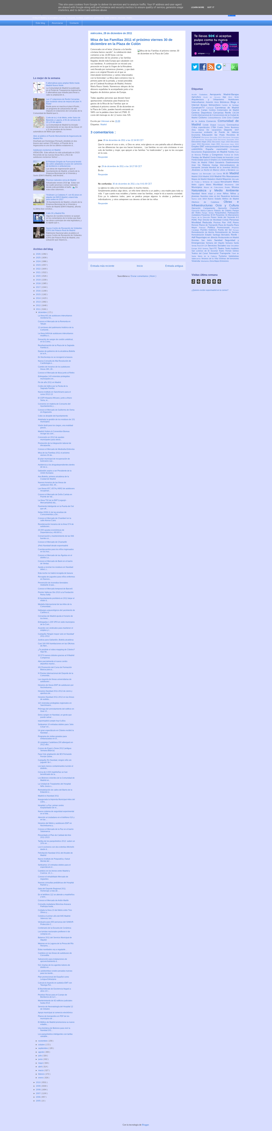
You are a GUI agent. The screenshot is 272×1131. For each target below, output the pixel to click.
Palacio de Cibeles (223, 210)
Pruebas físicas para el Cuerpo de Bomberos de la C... (52, 996)
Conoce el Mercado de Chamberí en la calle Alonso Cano (54, 519)
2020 (38, 276)
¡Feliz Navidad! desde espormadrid (53, 546)
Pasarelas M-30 (208, 215)
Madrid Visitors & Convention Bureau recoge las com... (54, 432)
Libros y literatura (228, 170)
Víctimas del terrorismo (229, 258)
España (211, 149)
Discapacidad (198, 132)
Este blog (40, 23)
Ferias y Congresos (213, 154)
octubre (41, 1045)
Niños (226, 193)
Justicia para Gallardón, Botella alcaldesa (56, 640)
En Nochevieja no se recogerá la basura (55, 357)
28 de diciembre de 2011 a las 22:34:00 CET (123, 140)
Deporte (229, 129)
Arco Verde (233, 97)
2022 (38, 269)
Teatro (221, 248)
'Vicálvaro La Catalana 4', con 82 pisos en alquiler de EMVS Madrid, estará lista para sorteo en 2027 (64, 197)
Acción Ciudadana (201, 94)
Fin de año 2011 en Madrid (49, 382)
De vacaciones (215, 130)
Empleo (196, 146)
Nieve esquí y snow (212, 194)
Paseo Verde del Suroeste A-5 (225, 217)
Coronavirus (233, 124)
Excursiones (197, 152)
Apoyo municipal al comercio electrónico (55, 1012)
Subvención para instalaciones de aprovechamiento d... (52, 960)
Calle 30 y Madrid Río (55, 213)
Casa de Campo (200, 110)
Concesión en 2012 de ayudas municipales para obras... (51, 438)
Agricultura (197, 97)
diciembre (42, 312)
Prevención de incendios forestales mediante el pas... (53, 584)
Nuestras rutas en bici (210, 196)
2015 (38, 294)
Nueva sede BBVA (200, 199)
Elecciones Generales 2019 (207, 139)
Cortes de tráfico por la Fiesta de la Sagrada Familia (53, 387)
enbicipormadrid (212, 146)
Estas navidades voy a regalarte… (52, 949)
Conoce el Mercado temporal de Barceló (55, 589)
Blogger (145, 1125)
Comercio (212, 121)
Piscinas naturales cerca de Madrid (61, 180)
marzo (41, 1070)
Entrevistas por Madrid (229, 146)
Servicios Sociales (217, 245)
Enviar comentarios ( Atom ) (143, 276)
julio (40, 1056)
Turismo (224, 256)
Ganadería (220, 162)
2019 (38, 280)
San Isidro (207, 240)
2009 (38, 1086)
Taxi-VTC (213, 248)
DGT (237, 130)
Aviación (210, 102)
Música (235, 187)
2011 (38, 309)
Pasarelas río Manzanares (227, 215)
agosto (41, 1052)
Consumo (222, 125)
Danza (202, 130)
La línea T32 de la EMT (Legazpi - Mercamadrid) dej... (52, 501)
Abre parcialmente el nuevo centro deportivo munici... (52, 662)
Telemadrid (214, 253)
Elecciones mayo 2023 (230, 144)
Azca (217, 102)
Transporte (226, 253)
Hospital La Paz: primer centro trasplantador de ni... (51, 806)
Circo (229, 118)
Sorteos (205, 248)
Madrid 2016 (197, 176)
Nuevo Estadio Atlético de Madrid (223, 199)
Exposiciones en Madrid (215, 152)
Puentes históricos (209, 230)
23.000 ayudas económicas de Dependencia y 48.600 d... (51, 531)
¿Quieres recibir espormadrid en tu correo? (210, 290)
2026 (38, 254)
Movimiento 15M (232, 185)
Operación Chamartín (228, 208)
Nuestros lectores (230, 196)
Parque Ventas (208, 213)
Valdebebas (234, 256)
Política (212, 227)
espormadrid (223, 149)
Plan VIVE (227, 222)
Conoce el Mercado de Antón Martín (53, 900)
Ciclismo (203, 117)
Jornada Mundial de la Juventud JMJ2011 (220, 167)
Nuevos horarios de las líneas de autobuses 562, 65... (52, 483)
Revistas (196, 240)
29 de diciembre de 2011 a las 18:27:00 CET (122, 166)
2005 (38, 1101)
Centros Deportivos (202, 112)
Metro (236, 181)
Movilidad (219, 184)
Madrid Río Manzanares (227, 176)
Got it (210, 7)
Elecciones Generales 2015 (212, 137)
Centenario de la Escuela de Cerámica (54, 928)
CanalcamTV (199, 107)
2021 (38, 272)
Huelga (216, 165)
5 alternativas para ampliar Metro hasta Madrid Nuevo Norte (62, 84)
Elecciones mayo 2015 (221, 142)
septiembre (43, 1048)
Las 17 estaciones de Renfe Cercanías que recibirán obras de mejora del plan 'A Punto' (63, 101)
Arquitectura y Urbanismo (210, 99)
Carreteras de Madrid (227, 107)
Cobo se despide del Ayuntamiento (53, 416)
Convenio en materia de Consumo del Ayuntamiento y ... (54, 405)
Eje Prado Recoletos (226, 135)
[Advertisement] (57, 51)
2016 (38, 291)
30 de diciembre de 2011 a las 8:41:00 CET (132, 184)
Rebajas (236, 230)
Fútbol (212, 162)
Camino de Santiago (230, 105)
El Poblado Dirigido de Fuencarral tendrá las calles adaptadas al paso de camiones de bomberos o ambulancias (64, 164)
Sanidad (219, 240)
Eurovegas (234, 149)
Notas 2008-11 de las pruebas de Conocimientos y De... (52, 513)
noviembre (43, 1041)
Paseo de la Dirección (201, 217)
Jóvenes (196, 170)
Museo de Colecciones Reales (218, 187)
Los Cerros (218, 174)
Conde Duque (210, 125)
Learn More (197, 7)
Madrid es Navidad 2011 (48, 796)
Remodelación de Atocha (203, 232)
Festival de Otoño (231, 155)
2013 (38, 302)
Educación (208, 135)
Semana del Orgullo (215, 243)
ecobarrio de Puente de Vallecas (221, 132)
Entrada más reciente (102, 266)
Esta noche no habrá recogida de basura (55, 573)
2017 (38, 287)
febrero (41, 1074)
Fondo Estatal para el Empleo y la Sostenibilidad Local (215, 160)
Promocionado (224, 227)
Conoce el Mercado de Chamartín (52, 542)
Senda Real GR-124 (200, 246)
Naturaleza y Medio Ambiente (215, 190)
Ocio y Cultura (227, 205)
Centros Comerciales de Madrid (224, 110)
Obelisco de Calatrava (208, 202)
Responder (103, 157)
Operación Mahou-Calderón (203, 211)
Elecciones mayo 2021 (211, 144)
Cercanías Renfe (223, 112)
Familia (231, 152)
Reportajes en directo (207, 237)
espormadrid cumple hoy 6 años (51, 721)
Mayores (227, 179)
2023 (38, 265)
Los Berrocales (205, 174)
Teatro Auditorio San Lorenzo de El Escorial (215, 249)
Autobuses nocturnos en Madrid (46, 150)
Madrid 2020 (209, 176)
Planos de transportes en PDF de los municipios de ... (53, 1017)
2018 (38, 283)
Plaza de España (226, 225)
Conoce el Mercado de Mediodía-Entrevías (56, 449)
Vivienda (196, 261)
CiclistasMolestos (215, 118)
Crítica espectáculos (201, 127)
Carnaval (210, 108)
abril (40, 1067)
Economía (197, 135)
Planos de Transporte (208, 225)
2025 (38, 258)
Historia (207, 165)
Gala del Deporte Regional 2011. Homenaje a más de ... (52, 890)
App (225, 97)
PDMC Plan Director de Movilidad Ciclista (210, 220)
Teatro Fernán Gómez (229, 251)
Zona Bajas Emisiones (219, 261)
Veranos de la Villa (210, 258)
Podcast (203, 228)
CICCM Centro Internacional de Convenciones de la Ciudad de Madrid (215, 115)
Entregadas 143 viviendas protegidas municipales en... (54, 377)
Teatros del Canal (200, 253)
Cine (224, 118)
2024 (38, 261)
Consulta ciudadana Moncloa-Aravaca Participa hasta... (54, 905)
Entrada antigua (174, 266)
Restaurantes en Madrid (228, 237)
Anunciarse (57, 23)
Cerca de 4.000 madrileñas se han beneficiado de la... (53, 773)
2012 (38, 305)
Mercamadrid (227, 182)
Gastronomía (232, 162)
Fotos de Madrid (200, 162)
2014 (38, 298)
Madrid (103, 124)
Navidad (196, 193)
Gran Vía (197, 165)
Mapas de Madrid (199, 179)
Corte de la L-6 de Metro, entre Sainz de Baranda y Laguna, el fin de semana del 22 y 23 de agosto (63, 120)
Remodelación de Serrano (227, 232)
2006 (38, 1097)
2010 (38, 1082)
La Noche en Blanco (210, 170)
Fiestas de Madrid (201, 157)
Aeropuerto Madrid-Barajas (224, 94)
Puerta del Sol (225, 230)
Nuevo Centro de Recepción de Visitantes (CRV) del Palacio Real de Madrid (64, 229)
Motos (209, 185)
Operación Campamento (205, 208)
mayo (40, 1063)
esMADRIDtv (199, 149)
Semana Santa (232, 243)
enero (41, 1078)
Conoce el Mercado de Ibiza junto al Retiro (56, 373)
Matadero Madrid (215, 179)
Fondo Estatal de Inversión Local (224, 157)
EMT (202, 146)
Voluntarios (205, 261)
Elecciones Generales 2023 (228, 139)
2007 (38, 1093)
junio (40, 1059)
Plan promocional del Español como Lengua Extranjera (53, 978)
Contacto (74, 23)
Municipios (198, 187)
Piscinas (217, 222)
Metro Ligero (199, 185)
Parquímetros (221, 213)
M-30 (226, 173)
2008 (38, 1090)
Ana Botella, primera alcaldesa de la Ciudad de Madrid (53, 477)
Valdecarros (196, 259)
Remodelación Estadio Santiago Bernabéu (211, 235)
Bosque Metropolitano (211, 105)
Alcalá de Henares (213, 97)
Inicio (140, 266)
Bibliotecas (225, 102)
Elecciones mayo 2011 (202, 142)
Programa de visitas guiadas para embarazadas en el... (52, 737)
